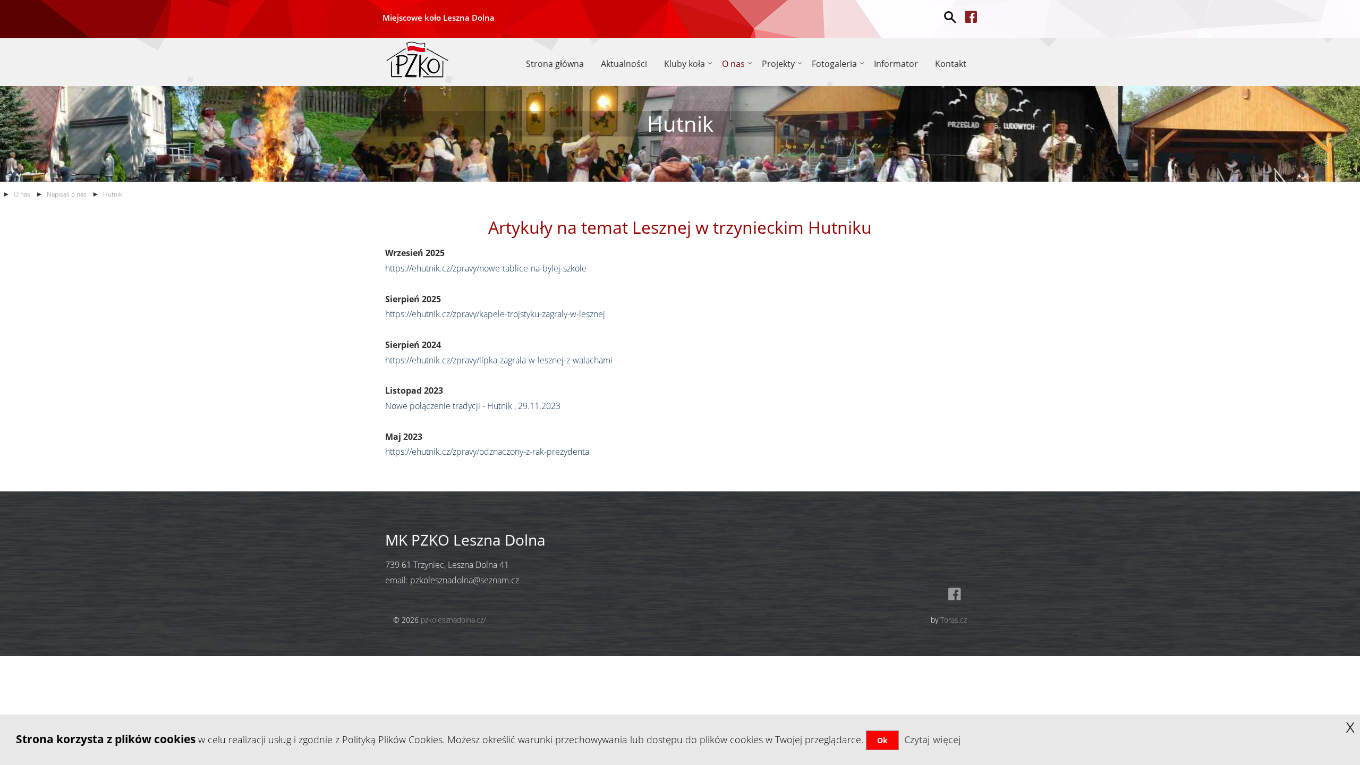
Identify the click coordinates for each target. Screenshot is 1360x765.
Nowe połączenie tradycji (432, 406)
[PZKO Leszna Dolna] (417, 58)
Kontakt (950, 64)
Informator (896, 64)
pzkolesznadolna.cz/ (453, 620)
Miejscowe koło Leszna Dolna (438, 17)
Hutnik (112, 194)
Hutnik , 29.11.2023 (523, 406)
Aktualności (624, 64)
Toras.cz (953, 620)
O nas (22, 194)
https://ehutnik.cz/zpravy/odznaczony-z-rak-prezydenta (487, 451)
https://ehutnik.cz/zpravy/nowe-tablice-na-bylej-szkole (487, 268)
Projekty (778, 64)
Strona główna (555, 64)
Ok (882, 740)
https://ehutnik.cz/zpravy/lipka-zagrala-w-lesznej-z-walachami (500, 360)
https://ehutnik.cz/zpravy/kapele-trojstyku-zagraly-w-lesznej (496, 314)
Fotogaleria (834, 64)
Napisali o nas (67, 194)
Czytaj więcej (932, 739)
